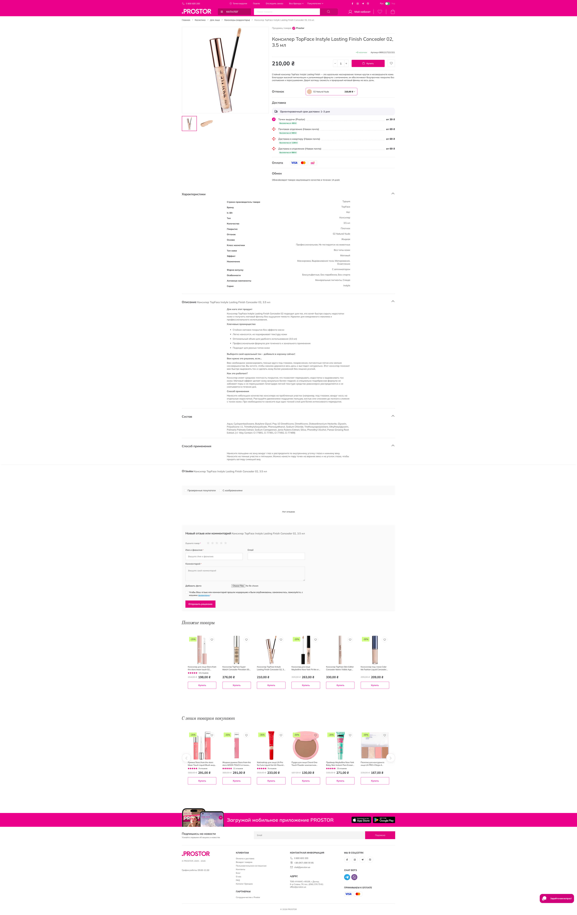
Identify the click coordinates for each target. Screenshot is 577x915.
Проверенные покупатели (202, 490)
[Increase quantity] (346, 63)
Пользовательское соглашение (251, 866)
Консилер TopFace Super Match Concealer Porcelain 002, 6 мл (236, 668)
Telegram (363, 3)
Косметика (200, 20)
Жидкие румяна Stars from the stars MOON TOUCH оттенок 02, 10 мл (236, 763)
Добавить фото (193, 585)
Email (250, 549)
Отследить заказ (274, 3)
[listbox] (324, 91)
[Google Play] (384, 820)
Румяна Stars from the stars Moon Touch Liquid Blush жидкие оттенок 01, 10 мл (202, 763)
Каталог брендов (244, 884)
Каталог (232, 11)
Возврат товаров (244, 862)
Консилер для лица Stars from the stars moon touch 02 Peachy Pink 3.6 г (202, 668)
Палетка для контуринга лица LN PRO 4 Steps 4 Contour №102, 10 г (372, 763)
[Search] (329, 11)
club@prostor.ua (302, 867)
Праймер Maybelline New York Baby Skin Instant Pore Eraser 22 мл (340, 763)
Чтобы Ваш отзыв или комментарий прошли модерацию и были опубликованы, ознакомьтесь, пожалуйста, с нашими (246, 594)
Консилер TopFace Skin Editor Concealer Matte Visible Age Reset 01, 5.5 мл (340, 668)
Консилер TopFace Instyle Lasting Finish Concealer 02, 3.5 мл (271, 668)
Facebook (352, 3)
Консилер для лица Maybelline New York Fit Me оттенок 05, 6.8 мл (306, 668)
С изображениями (233, 490)
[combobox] (331, 91)
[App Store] (361, 820)
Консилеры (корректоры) (237, 20)
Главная (186, 20)
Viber (368, 3)
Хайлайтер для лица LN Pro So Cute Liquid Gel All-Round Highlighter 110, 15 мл (270, 763)
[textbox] (331, 91)
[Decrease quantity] (335, 63)
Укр (393, 3)
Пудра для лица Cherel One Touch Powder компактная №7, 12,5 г (304, 763)
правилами (204, 595)
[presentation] (186, 757)
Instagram (357, 3)
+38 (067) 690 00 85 (304, 862)
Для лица (215, 20)
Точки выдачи (240, 3)
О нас (238, 876)
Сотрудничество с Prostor (248, 897)
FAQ (238, 880)
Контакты (240, 869)
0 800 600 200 (193, 3)
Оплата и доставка (245, 858)
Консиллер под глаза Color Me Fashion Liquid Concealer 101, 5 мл (373, 668)
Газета (256, 3)
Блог (238, 873)
